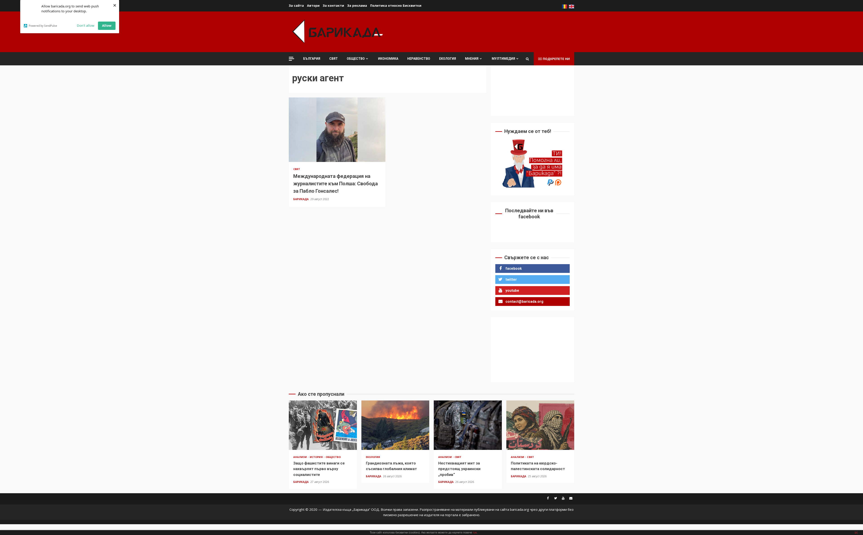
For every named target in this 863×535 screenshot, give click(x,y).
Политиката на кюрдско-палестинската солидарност (540, 425)
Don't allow (85, 25)
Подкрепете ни (556, 59)
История (316, 457)
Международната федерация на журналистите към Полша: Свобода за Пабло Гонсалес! (337, 129)
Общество (356, 58)
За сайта (296, 5)
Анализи (300, 457)
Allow (106, 25)
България (311, 58)
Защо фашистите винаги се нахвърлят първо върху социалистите (323, 425)
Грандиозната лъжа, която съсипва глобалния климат (395, 425)
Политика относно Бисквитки (395, 5)
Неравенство (418, 58)
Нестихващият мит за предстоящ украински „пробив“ (468, 425)
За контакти (333, 5)
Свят (333, 58)
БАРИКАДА (301, 199)
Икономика (388, 58)
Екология (447, 58)
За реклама (357, 5)
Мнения (471, 58)
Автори (313, 5)
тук (475, 532)
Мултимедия (503, 58)
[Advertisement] (492, 31)
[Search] (527, 59)
